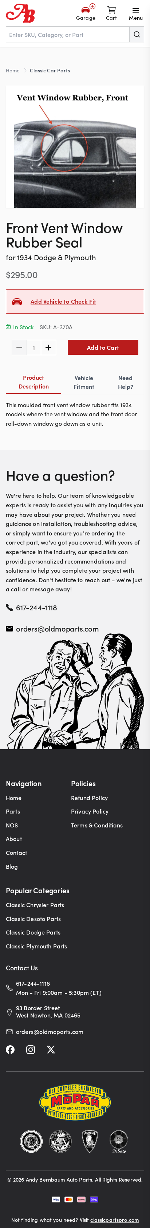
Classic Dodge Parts (33, 932)
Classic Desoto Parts (33, 918)
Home (13, 70)
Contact (16, 852)
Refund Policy (89, 797)
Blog (12, 866)
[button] (75, 147)
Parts (13, 811)
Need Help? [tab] (125, 382)
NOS (12, 825)
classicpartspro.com (114, 1219)
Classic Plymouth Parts (36, 946)
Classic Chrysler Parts (35, 905)
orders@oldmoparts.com (57, 628)
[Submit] (136, 34)
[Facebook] (10, 1049)
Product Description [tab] (34, 381)
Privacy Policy (89, 811)
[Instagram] (30, 1049)
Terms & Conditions (97, 825)
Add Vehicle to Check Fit (63, 301)
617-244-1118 (36, 607)
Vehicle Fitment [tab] (84, 382)
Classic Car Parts (50, 70)
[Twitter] (51, 1049)
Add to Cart (103, 347)
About (14, 838)
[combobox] (75, 34)
